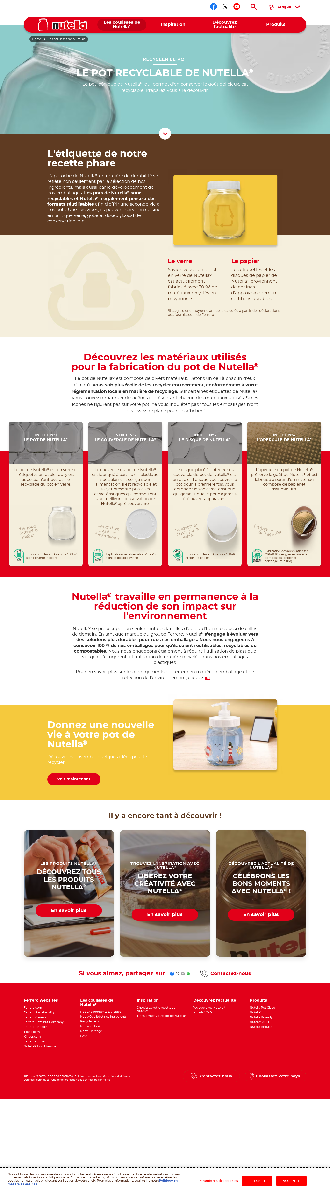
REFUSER (257, 1180)
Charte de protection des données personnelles (80, 1080)
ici (207, 678)
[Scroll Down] (165, 134)
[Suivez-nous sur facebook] (213, 6)
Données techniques (36, 1080)
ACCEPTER (292, 1180)
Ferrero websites (41, 1000)
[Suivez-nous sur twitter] (225, 6)
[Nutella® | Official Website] (62, 24)
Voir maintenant (73, 779)
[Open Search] (253, 6)
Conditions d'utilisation (117, 1076)
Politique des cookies (88, 1076)
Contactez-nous (230, 973)
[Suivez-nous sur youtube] (236, 6)
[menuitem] (121, 25)
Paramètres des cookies (218, 1180)
